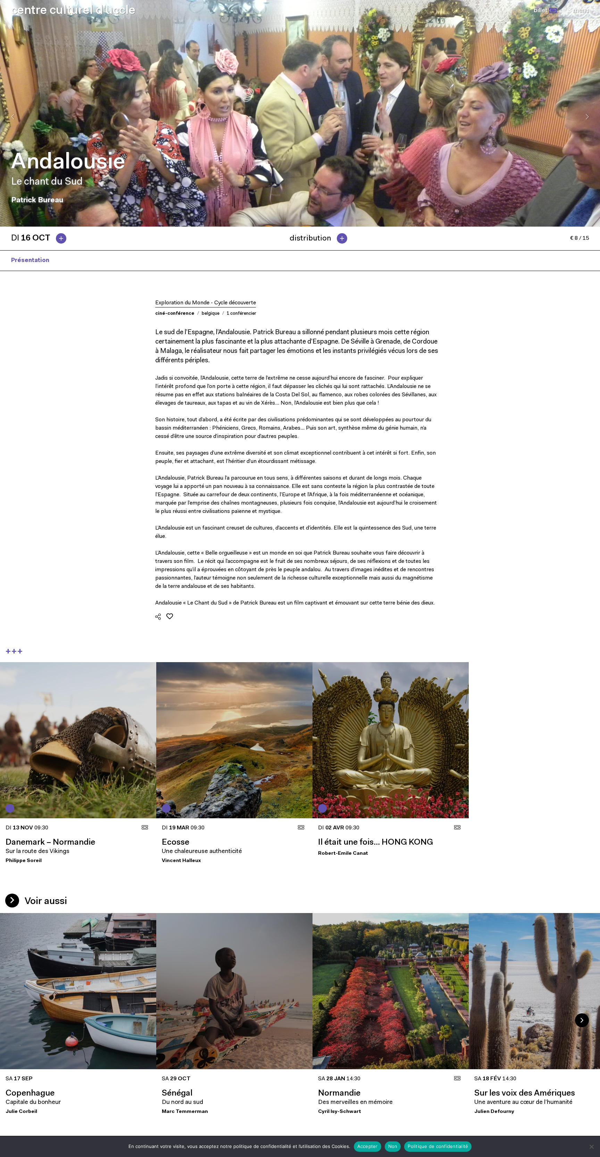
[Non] (591, 1146)
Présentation (30, 260)
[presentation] (12, 117)
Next (582, 1020)
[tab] (41, 238)
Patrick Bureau (81, 260)
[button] (545, 11)
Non (393, 1146)
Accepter (367, 1146)
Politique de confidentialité (438, 1146)
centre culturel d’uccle (73, 11)
